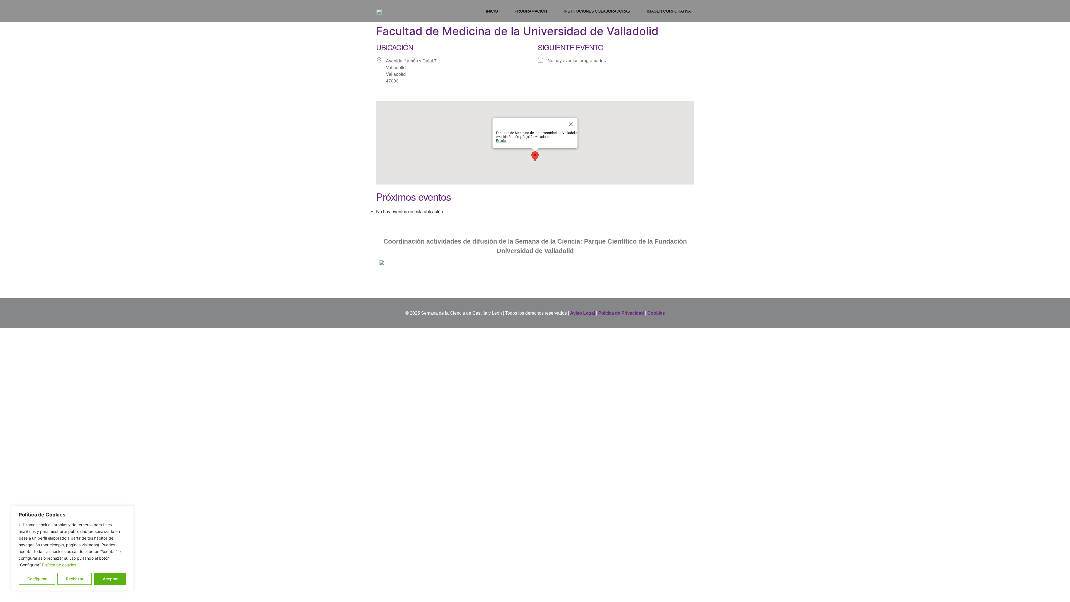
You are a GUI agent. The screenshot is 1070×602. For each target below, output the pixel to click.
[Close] (571, 124)
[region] (72, 548)
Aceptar (110, 578)
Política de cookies (59, 564)
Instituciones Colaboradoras (597, 11)
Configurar (37, 578)
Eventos (501, 141)
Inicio (492, 11)
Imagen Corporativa (669, 11)
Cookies (656, 313)
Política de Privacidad (621, 313)
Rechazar (74, 578)
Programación (531, 11)
